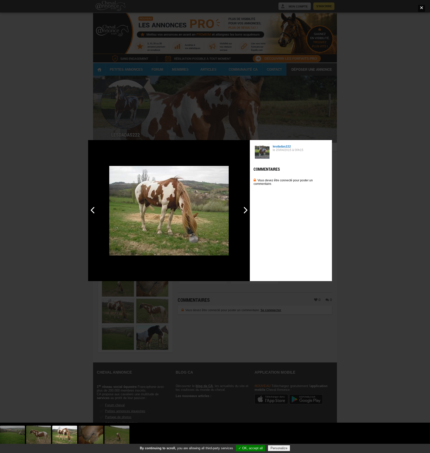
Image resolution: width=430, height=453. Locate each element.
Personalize (278, 448)
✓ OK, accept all (250, 448)
